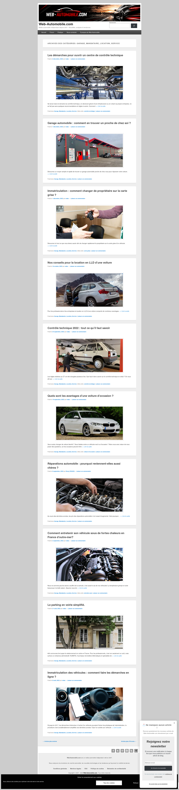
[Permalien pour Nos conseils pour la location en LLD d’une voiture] (89, 290)
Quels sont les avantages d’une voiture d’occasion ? (81, 396)
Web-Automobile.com (56, 23)
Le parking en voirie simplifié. (66, 605)
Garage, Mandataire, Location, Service (65, 111)
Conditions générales (60, 769)
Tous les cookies (109, 783)
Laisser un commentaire (78, 59)
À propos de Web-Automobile (90, 32)
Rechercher (112, 22)
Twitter (118, 751)
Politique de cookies (97, 769)
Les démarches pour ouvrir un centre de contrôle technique (85, 55)
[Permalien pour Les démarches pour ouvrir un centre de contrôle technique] (89, 82)
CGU (85, 769)
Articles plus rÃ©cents (128, 741)
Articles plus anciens (50, 741)
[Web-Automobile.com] (89, 21)
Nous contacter (72, 32)
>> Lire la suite (100, 106)
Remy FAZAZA (70, 471)
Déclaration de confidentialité (116, 769)
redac (67, 59)
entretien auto (88, 593)
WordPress (127, 751)
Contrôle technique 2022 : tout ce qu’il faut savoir (79, 328)
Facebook (113, 751)
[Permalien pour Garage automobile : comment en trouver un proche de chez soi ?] (89, 150)
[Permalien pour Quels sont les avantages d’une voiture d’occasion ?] (89, 423)
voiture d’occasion (89, 452)
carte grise (87, 251)
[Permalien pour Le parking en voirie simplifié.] (89, 632)
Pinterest (122, 751)
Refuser (136, 783)
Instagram (136, 751)
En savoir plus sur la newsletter (158, 784)
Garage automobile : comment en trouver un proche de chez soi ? (89, 123)
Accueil (43, 32)
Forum (52, 32)
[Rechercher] (134, 25)
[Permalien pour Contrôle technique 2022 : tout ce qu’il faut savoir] (89, 355)
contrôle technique (89, 111)
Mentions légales (75, 769)
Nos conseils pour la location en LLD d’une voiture (80, 262)
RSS (131, 751)
